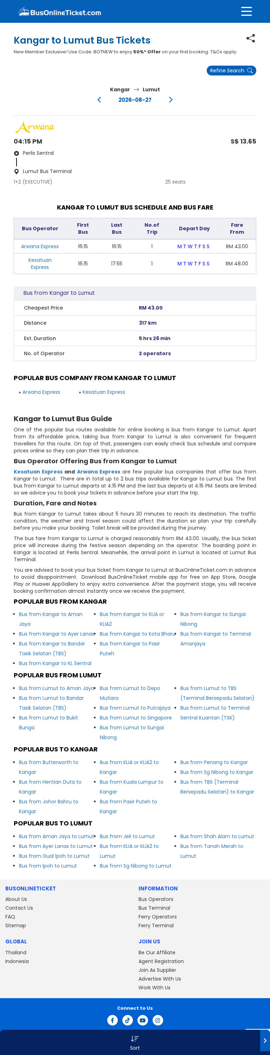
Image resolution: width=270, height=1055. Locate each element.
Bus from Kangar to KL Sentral (55, 663)
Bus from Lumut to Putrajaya (135, 707)
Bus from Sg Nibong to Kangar (216, 772)
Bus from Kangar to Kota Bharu (137, 633)
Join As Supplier (157, 970)
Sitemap (15, 925)
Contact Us (19, 907)
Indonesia (17, 961)
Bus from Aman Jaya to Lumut (56, 836)
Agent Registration (161, 961)
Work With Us (155, 987)
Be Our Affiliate (157, 952)
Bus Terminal (154, 907)
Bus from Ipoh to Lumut (48, 865)
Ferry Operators (158, 916)
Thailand (15, 952)
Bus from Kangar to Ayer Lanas (56, 633)
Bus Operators (156, 899)
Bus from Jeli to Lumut (127, 836)
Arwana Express (40, 246)
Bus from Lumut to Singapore (136, 717)
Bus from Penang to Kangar (214, 762)
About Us (16, 899)
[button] (135, 1042)
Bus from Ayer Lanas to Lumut (56, 846)
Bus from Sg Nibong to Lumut (136, 865)
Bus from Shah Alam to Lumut (217, 836)
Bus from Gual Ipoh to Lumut (54, 856)
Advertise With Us (160, 978)
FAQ (10, 916)
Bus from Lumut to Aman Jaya (56, 688)
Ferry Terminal (156, 925)
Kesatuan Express (40, 264)
